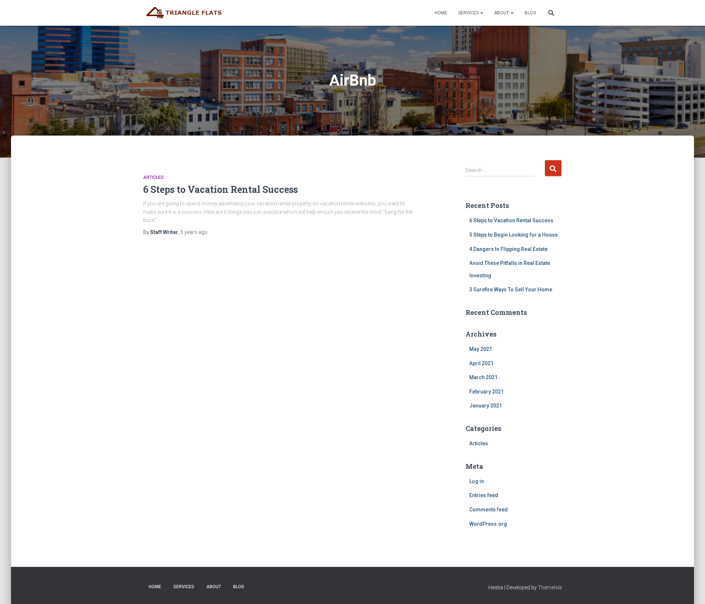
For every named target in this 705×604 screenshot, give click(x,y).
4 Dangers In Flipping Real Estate (508, 249)
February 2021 (486, 392)
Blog (530, 12)
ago (193, 232)
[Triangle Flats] (186, 13)
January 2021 (485, 406)
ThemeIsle (550, 587)
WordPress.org (488, 524)
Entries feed (483, 495)
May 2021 (480, 349)
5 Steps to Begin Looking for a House (513, 235)
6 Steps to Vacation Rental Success (220, 189)
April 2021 (481, 363)
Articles (153, 177)
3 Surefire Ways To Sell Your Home (510, 289)
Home (441, 12)
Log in (476, 481)
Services (469, 12)
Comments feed (488, 510)
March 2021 (483, 377)
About (502, 12)
